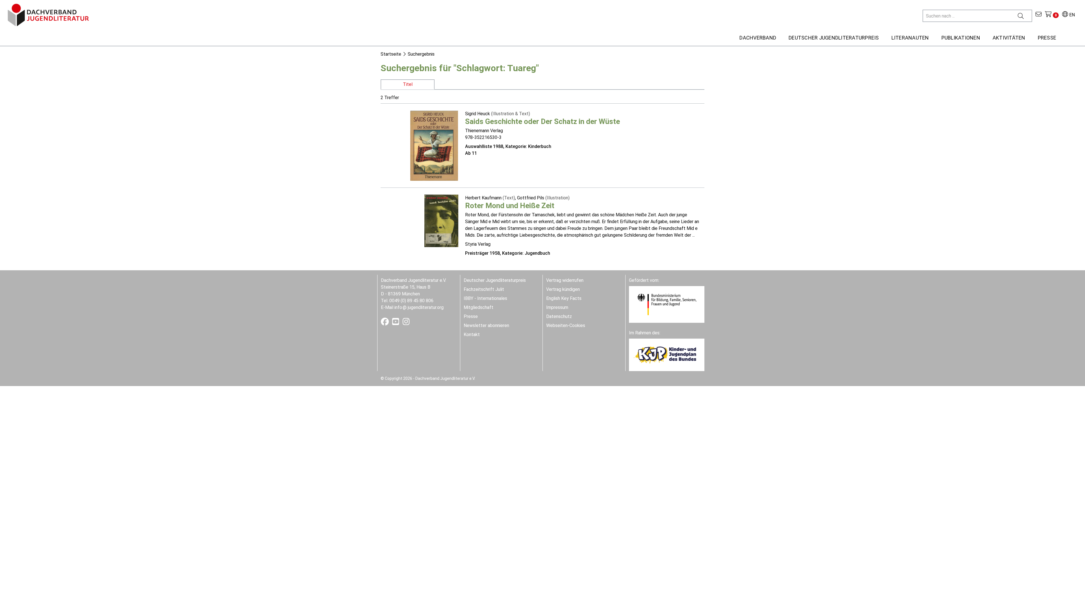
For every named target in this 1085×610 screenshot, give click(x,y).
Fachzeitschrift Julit (484, 289)
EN (1071, 15)
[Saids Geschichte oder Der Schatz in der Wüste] (434, 145)
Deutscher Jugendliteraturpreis (495, 280)
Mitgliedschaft (478, 307)
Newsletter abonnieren (486, 325)
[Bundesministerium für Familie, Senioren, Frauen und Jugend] (666, 304)
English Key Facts (563, 298)
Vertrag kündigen (563, 289)
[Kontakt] (1038, 15)
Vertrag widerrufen (564, 280)
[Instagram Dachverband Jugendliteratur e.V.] (406, 323)
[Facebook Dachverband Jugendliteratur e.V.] (385, 323)
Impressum (557, 307)
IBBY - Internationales (485, 298)
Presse (471, 316)
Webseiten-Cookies (565, 325)
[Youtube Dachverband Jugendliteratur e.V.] (396, 323)
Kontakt (472, 334)
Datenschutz (559, 316)
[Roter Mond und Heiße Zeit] (441, 220)
